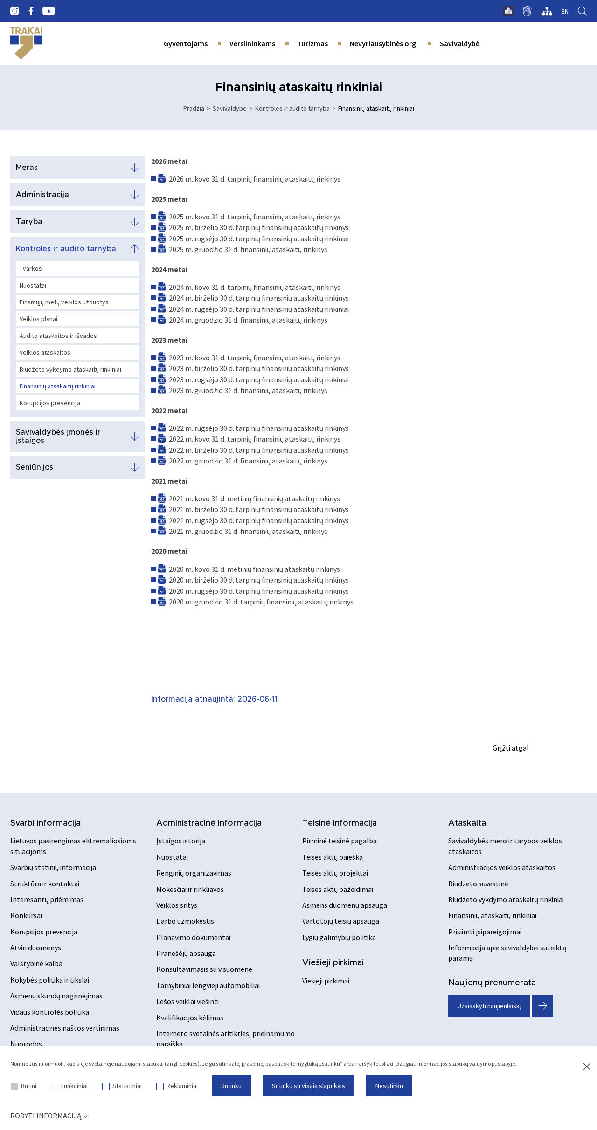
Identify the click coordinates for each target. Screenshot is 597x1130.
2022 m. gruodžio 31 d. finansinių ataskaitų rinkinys (248, 460)
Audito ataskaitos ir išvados (58, 335)
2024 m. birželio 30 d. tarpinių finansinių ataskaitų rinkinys (259, 297)
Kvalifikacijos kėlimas (189, 1017)
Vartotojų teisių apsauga (340, 921)
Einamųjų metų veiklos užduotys (64, 302)
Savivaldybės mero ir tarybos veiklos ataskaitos (505, 846)
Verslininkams (252, 43)
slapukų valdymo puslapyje (482, 1063)
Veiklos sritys (176, 905)
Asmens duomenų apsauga (344, 905)
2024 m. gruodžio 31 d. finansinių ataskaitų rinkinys (248, 319)
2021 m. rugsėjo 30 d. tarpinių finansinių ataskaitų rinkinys (259, 520)
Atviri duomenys (35, 947)
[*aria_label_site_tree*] (546, 11)
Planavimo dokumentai (193, 937)
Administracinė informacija (209, 823)
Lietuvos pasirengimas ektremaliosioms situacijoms (73, 846)
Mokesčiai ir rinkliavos (190, 889)
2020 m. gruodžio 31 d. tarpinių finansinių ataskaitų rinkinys (261, 601)
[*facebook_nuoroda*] (30, 11)
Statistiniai (127, 1085)
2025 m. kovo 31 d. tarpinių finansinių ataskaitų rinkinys (254, 216)
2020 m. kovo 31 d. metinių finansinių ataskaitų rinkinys (254, 569)
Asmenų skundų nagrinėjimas (56, 995)
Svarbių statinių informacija (53, 867)
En (565, 11)
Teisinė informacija (339, 823)
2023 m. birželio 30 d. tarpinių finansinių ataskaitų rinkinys (259, 368)
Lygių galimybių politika (339, 937)
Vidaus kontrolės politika (49, 1012)
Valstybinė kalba (36, 963)
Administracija (42, 194)
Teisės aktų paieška (332, 857)
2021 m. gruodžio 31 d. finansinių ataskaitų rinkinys (248, 531)
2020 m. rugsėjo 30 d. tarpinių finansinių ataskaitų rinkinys (259, 591)
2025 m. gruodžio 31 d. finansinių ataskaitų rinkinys (248, 249)
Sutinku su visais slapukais (308, 1085)
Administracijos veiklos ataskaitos (501, 867)
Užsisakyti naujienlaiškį (489, 1006)
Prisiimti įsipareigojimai (484, 931)
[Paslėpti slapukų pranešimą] (587, 1067)
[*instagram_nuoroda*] (14, 11)
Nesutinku (389, 1085)
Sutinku (231, 1085)
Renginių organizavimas (193, 872)
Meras (27, 167)
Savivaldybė (459, 43)
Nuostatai (33, 285)
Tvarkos (31, 268)
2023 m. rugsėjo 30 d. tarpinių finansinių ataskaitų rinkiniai (259, 379)
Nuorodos (26, 1043)
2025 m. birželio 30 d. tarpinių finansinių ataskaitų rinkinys (259, 227)
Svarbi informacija (45, 823)
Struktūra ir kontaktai (44, 883)
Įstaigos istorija (180, 840)
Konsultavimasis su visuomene (204, 969)
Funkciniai (74, 1085)
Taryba (29, 221)
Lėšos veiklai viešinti (187, 1001)
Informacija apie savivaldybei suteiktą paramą (507, 952)
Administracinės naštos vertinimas (64, 1027)
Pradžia (193, 108)
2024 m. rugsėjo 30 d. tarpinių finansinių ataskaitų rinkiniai (259, 309)
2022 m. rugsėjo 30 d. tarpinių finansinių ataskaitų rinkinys (259, 428)
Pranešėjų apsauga (186, 953)
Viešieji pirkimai (333, 963)
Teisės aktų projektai (335, 872)
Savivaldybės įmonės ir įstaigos (58, 436)
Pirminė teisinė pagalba (339, 840)
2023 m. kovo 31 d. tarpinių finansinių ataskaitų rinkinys (254, 357)
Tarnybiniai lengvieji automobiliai (208, 985)
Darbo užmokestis (185, 921)
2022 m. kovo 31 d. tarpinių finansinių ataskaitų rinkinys (254, 438)
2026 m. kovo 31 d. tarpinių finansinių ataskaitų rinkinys (254, 178)
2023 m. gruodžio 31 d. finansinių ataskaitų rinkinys (248, 390)
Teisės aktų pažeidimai (337, 889)
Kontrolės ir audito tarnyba (292, 108)
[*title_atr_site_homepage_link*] (26, 43)
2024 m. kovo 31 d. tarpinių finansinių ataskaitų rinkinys (254, 287)
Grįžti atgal (511, 747)
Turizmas (312, 43)
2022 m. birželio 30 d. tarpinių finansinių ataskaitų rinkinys (259, 450)
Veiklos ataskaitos (45, 352)
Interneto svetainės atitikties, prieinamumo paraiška (225, 1038)
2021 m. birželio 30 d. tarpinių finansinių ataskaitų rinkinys (259, 509)
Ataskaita (467, 823)
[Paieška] (582, 11)
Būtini (28, 1085)
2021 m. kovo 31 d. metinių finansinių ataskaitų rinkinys (254, 498)
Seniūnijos (34, 467)
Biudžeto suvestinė (478, 883)
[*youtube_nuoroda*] (48, 11)
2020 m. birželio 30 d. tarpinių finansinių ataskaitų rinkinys (259, 579)
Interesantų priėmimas (46, 899)
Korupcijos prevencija (50, 403)
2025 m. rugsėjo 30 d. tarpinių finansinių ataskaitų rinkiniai (259, 238)
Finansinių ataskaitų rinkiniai (58, 386)
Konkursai (26, 915)
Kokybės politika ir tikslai (49, 979)
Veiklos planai (38, 319)
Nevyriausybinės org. (384, 43)
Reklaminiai (182, 1085)
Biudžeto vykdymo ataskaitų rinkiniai (70, 369)
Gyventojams (186, 43)
